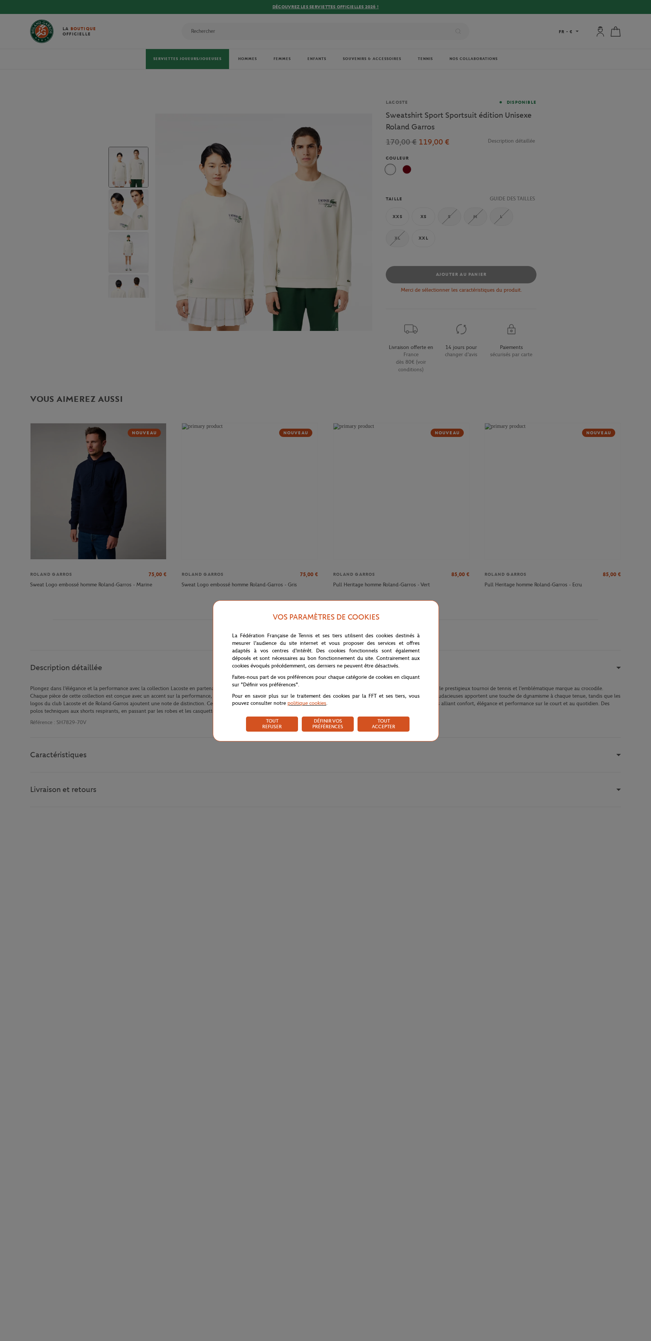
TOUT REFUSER (272, 723)
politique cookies (306, 703)
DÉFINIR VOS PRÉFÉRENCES (327, 723)
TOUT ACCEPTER (383, 723)
